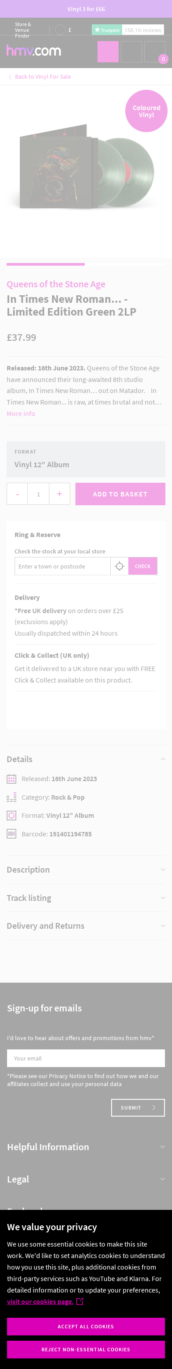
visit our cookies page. (40, 1301)
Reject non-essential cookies (86, 1349)
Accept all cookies (86, 1326)
